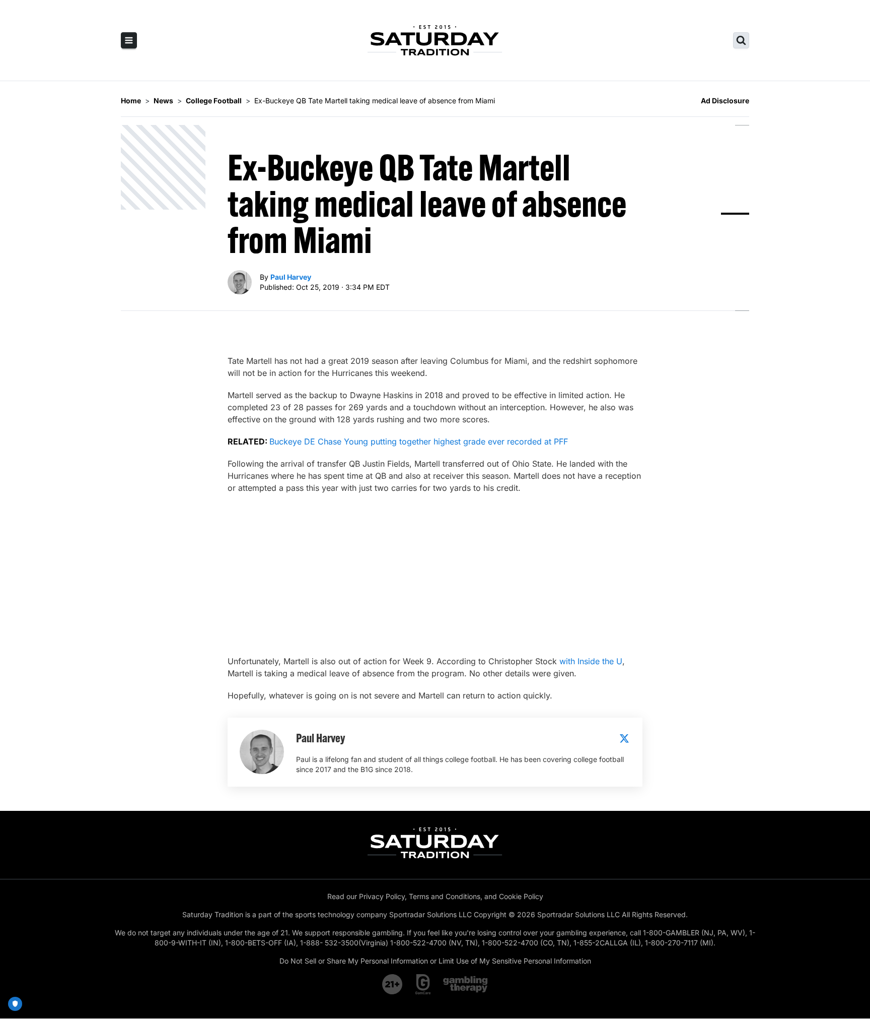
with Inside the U (590, 661)
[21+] (392, 984)
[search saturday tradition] (741, 40)
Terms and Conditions (444, 896)
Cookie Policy (521, 896)
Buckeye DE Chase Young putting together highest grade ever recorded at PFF (418, 441)
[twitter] (624, 738)
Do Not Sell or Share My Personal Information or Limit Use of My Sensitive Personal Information (435, 961)
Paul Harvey (290, 277)
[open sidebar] (129, 40)
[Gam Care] (423, 984)
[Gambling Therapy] (465, 984)
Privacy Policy (382, 896)
